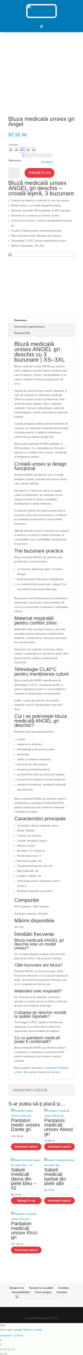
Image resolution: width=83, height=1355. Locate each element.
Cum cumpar (43, 1292)
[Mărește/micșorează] (1, 1349)
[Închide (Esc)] (13, 1349)
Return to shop (33, 1329)
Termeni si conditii (41, 1287)
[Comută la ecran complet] (5, 1349)
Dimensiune (14, 160)
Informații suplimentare (29, 326)
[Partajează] (9, 1349)
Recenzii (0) (22, 333)
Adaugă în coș (39, 172)
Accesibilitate (21, 1292)
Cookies (63, 1287)
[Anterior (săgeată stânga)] (1, 1353)
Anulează (47, 161)
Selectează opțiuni (26, 1146)
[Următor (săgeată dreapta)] (5, 1353)
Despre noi (17, 1287)
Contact (62, 1292)
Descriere (20, 320)
